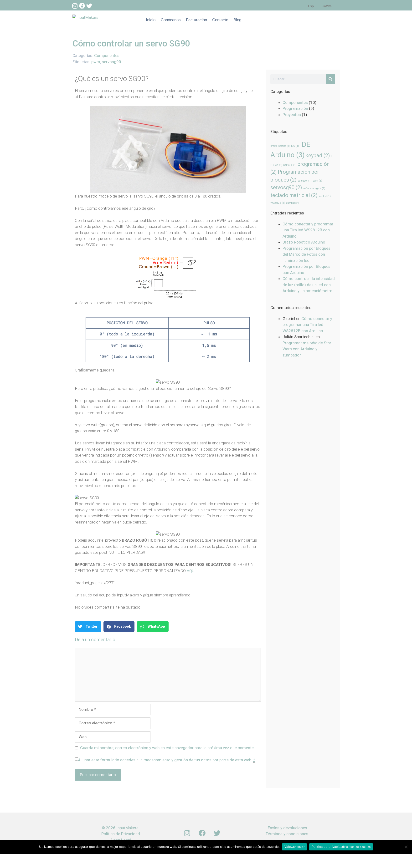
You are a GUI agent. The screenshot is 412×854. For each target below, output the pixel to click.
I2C (295, 145)
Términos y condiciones (287, 833)
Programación (295, 108)
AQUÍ (191, 570)
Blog (237, 20)
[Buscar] (330, 79)
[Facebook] (82, 5)
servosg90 (111, 61)
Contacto (220, 20)
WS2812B (277, 202)
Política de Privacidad (120, 833)
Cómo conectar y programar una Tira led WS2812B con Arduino (308, 230)
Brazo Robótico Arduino (304, 242)
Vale (287, 847)
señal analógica (314, 188)
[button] (88, 626)
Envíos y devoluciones (287, 827)
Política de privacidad (328, 847)
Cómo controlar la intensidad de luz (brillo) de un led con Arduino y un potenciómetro (309, 284)
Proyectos (292, 114)
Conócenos (171, 20)
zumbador (294, 202)
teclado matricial (294, 195)
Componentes (106, 55)
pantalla (290, 165)
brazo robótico (280, 145)
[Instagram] (74, 5)
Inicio (150, 20)
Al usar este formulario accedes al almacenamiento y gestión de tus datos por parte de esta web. (166, 759)
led (278, 165)
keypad (318, 155)
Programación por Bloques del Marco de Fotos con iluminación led (306, 254)
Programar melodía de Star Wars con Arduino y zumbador (307, 349)
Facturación (196, 20)
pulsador (305, 180)
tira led (325, 196)
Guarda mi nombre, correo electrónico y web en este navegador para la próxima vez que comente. (167, 747)
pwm (95, 61)
